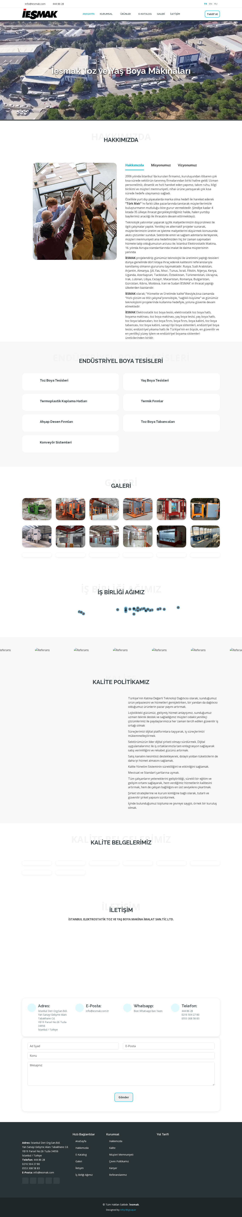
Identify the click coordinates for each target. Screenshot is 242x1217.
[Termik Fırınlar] (33, 555)
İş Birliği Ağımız (84, 1175)
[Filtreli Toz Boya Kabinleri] (66, 513)
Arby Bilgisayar (128, 1209)
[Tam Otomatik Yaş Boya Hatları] (201, 540)
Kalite (112, 1148)
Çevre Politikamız (119, 1161)
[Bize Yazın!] (234, 1209)
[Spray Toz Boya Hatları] (134, 540)
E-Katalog (145, 14)
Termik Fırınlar (152, 401)
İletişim (175, 14)
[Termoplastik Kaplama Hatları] (66, 557)
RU (215, 3)
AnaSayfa (89, 14)
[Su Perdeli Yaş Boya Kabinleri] (167, 540)
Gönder (124, 1097)
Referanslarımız (118, 1175)
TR (205, 3)
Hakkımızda (82, 1148)
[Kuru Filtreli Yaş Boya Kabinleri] (167, 513)
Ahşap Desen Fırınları (56, 421)
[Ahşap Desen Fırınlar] (33, 509)
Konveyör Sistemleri (56, 442)
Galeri (161, 14)
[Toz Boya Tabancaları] (100, 557)
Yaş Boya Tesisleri (155, 380)
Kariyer (113, 1168)
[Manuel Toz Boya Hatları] (201, 513)
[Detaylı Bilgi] (41, 509)
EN (210, 3)
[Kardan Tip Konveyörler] (100, 513)
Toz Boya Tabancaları (158, 421)
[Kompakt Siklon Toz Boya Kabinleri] (134, 513)
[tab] (134, 165)
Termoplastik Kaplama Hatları (63, 401)
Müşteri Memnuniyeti (121, 1154)
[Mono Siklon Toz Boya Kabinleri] (33, 540)
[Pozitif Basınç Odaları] (100, 540)
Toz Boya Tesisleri (54, 380)
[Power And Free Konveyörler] (66, 540)
